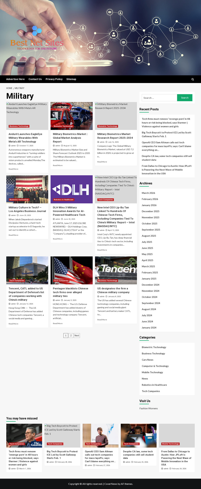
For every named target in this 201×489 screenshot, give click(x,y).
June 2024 (147, 321)
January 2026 (149, 205)
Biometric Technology (63, 126)
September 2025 (151, 229)
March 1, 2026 (25, 469)
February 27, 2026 (103, 465)
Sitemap (71, 79)
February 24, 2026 (179, 469)
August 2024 (149, 309)
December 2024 (150, 284)
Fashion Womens (148, 408)
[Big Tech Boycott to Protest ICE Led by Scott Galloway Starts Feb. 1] (62, 436)
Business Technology (19, 126)
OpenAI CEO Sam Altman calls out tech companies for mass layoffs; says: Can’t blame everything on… (166, 146)
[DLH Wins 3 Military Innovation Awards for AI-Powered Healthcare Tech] (71, 189)
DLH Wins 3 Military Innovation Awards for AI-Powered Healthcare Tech (69, 211)
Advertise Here (15, 79)
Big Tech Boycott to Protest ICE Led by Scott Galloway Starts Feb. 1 (166, 134)
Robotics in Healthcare (63, 200)
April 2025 (147, 260)
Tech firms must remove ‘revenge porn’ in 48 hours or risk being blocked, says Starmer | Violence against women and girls (166, 122)
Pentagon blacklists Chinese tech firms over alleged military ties (70, 292)
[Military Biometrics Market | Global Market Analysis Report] (71, 116)
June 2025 (147, 248)
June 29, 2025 (25, 215)
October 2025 (149, 223)
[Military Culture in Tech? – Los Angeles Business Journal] (27, 189)
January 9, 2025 (70, 300)
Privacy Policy (54, 79)
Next (77, 335)
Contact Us (35, 79)
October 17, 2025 (26, 146)
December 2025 (150, 211)
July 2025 (147, 241)
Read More (13, 169)
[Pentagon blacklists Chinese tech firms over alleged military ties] (71, 270)
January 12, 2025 (26, 304)
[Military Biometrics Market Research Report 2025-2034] (116, 116)
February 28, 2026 (64, 462)
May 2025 (147, 254)
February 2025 (150, 272)
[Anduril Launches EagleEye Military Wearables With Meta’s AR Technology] (27, 116)
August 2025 (149, 235)
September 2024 (151, 303)
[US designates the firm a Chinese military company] (116, 270)
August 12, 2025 (70, 146)
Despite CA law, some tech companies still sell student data (167, 158)
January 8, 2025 (114, 297)
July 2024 (147, 315)
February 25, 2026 (141, 462)
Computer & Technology (155, 366)
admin (13, 146)
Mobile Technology (152, 372)
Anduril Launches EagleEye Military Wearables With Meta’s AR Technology (25, 137)
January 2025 (149, 278)
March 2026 (148, 192)
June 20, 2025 (69, 219)
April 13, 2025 (113, 230)
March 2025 (148, 266)
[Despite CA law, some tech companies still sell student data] (139, 436)
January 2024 (149, 327)
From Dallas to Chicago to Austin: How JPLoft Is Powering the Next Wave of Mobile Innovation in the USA (167, 169)
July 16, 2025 (113, 142)
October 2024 (149, 297)
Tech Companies (105, 200)
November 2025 (150, 217)
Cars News (147, 359)
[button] (193, 79)
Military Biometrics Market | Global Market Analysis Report (70, 137)
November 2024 (150, 290)
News (145, 378)
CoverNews (110, 483)
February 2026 (150, 199)
